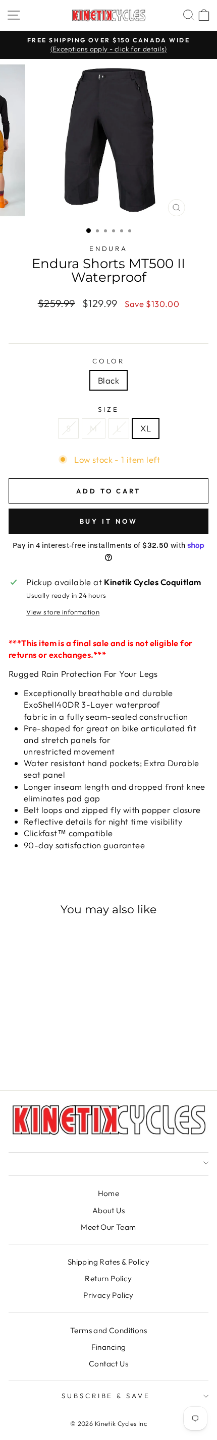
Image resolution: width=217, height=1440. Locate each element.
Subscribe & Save (106, 1396)
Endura (108, 248)
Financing (108, 1347)
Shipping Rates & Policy (109, 1262)
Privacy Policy (108, 1295)
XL (145, 428)
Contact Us (108, 1363)
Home (109, 1193)
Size (108, 409)
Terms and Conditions (108, 1330)
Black (108, 380)
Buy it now (109, 521)
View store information (62, 612)
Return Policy (108, 1278)
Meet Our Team (108, 1227)
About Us (108, 1210)
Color (108, 361)
